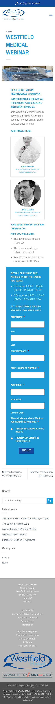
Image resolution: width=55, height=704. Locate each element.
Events (9, 31)
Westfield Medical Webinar (14, 534)
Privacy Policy (27, 621)
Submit (26, 450)
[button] (51, 14)
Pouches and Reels (28, 646)
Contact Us (27, 625)
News (5, 562)
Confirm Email (17, 413)
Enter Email (16, 399)
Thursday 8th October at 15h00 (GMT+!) (27, 439)
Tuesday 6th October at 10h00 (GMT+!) (29, 430)
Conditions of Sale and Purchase (27, 614)
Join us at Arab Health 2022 (15, 524)
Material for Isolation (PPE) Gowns (18, 540)
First (13, 331)
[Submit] (50, 501)
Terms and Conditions (27, 617)
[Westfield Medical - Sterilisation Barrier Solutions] (24, 14)
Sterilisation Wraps (28, 638)
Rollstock (27, 642)
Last (13, 345)
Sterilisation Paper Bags (27, 635)
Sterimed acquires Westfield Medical (19, 529)
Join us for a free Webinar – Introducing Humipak (25, 518)
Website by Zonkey (44, 691)
